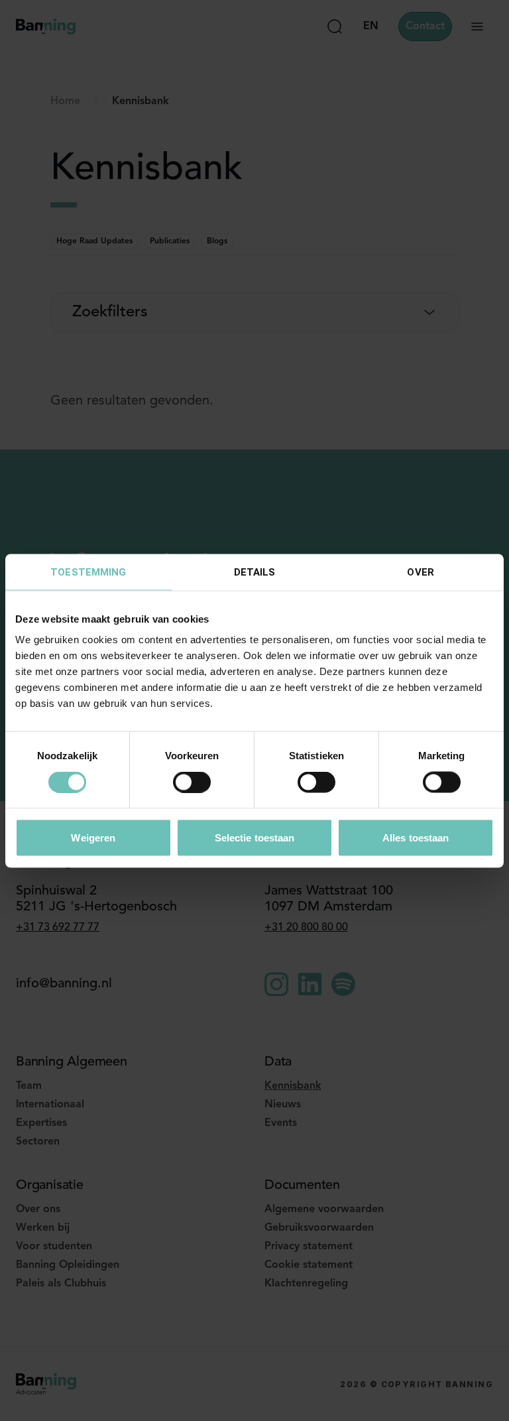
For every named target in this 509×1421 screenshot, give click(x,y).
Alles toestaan (415, 837)
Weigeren (93, 837)
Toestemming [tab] (88, 572)
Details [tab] (255, 572)
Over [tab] (420, 572)
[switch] (192, 782)
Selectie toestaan (255, 837)
